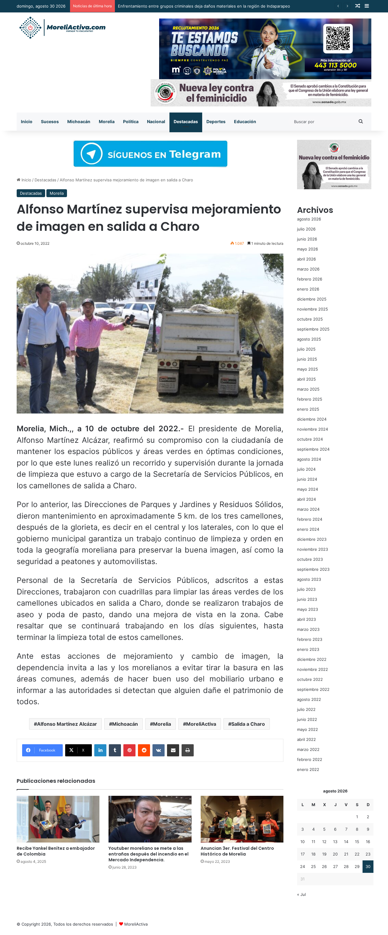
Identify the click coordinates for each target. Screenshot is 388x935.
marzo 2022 (308, 749)
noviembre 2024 (312, 429)
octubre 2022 (310, 679)
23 (368, 854)
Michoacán (78, 121)
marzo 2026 (308, 269)
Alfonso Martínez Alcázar (67, 724)
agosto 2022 (309, 699)
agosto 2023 (309, 579)
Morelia (107, 121)
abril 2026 (306, 259)
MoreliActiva (201, 724)
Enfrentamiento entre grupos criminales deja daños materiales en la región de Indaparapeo (204, 6)
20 (335, 854)
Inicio (26, 121)
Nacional (156, 121)
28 (346, 866)
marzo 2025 (308, 389)
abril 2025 (306, 379)
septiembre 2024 (313, 449)
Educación (245, 121)
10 (302, 841)
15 (357, 841)
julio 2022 (306, 709)
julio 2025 (306, 349)
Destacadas (186, 121)
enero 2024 (308, 529)
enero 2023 (308, 649)
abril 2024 (306, 499)
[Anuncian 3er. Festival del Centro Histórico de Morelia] (242, 819)
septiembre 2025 (313, 329)
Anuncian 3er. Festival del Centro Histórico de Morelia (237, 851)
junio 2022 (307, 719)
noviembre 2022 (312, 669)
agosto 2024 (309, 459)
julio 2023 (306, 589)
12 (324, 841)
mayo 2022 (307, 729)
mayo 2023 (307, 609)
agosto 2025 (309, 339)
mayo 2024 (307, 489)
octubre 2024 (310, 439)
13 (335, 841)
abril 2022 (306, 739)
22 (357, 854)
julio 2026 (306, 229)
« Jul (301, 894)
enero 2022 (308, 769)
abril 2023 (306, 619)
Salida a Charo (248, 724)
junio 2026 (307, 239)
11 (313, 841)
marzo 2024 (308, 509)
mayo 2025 (307, 369)
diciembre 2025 (311, 299)
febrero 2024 (309, 519)
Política (131, 121)
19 (324, 854)
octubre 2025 (310, 319)
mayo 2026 (307, 249)
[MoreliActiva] (62, 28)
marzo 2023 (308, 629)
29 (357, 866)
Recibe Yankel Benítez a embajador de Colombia (56, 851)
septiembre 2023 (313, 569)
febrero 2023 (309, 639)
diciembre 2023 (311, 539)
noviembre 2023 (312, 549)
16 (368, 841)
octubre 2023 (310, 559)
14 (346, 841)
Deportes (216, 121)
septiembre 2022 (313, 689)
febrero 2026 (309, 279)
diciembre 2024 (311, 419)
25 (313, 866)
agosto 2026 (309, 219)
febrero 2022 (309, 759)
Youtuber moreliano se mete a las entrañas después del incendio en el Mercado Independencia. (149, 854)
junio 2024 (307, 479)
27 (335, 866)
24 (302, 866)
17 (303, 854)
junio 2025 (307, 359)
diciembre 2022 (311, 659)
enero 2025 (308, 409)
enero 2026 (308, 289)
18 (313, 854)
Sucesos (50, 121)
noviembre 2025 (312, 309)
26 (324, 866)
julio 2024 (306, 469)
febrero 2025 (309, 399)
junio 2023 (307, 599)
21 (346, 854)
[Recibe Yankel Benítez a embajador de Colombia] (58, 819)
